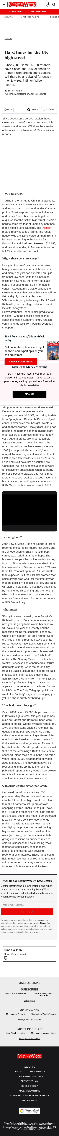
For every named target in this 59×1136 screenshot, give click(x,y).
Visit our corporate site (41, 1127)
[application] (29, 509)
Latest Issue (29, 1004)
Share (9, 109)
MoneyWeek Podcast (15, 1017)
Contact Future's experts (29, 1074)
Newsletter (50, 109)
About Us (29, 1070)
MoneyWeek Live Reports (29, 1023)
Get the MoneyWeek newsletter (43, 997)
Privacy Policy (29, 1084)
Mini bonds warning (30, 17)
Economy (8, 39)
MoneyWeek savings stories (43, 1036)
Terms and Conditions (29, 1079)
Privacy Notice (39, 923)
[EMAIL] (6, 958)
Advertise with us (29, 1094)
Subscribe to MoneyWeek (15, 996)
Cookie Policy (29, 1089)
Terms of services (37, 920)
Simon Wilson (15, 90)
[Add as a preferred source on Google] (29, 1114)
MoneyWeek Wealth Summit (43, 1017)
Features (41, 93)
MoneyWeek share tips (15, 1036)
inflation (46, 227)
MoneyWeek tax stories (29, 1041)
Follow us (35, 109)
